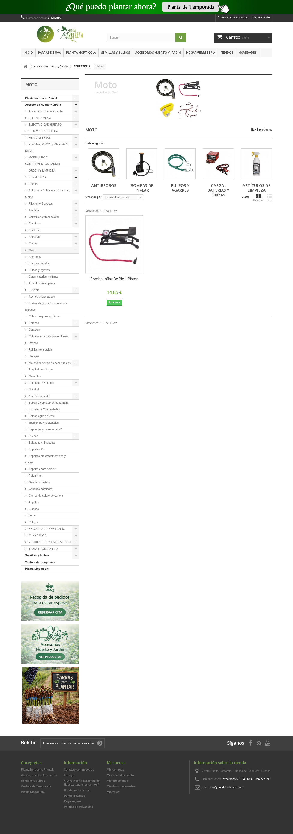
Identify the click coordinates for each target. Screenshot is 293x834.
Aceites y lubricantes (41, 296)
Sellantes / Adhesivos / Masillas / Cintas (47, 194)
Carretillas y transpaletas (44, 216)
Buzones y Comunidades (44, 409)
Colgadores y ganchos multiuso (48, 336)
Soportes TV (36, 449)
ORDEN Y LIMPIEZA (41, 170)
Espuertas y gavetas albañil (45, 429)
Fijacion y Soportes (40, 203)
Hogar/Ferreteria (200, 52)
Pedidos (227, 52)
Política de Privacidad (78, 806)
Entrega (69, 775)
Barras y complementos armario (48, 402)
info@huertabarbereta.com (226, 787)
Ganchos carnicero (40, 489)
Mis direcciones (117, 780)
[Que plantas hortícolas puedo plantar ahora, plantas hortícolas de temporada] (146, 7)
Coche (32, 243)
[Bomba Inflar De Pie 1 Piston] (114, 244)
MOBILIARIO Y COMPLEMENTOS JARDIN (42, 161)
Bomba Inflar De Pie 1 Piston (114, 278)
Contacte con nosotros (233, 17)
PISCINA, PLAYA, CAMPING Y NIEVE (46, 147)
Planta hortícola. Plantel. (41, 98)
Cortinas (33, 323)
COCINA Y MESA (39, 118)
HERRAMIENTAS (39, 137)
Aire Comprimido (38, 396)
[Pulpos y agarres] (180, 163)
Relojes (33, 522)
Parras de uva (49, 52)
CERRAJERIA (37, 535)
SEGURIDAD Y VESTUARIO (46, 528)
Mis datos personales (121, 786)
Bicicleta (33, 290)
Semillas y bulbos (115, 52)
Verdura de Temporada (40, 562)
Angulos (33, 502)
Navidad (33, 389)
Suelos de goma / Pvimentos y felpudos (46, 306)
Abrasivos (34, 236)
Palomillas (35, 475)
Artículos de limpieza (41, 283)
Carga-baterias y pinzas (43, 276)
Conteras (34, 329)
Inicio (28, 52)
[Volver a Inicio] (25, 66)
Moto (31, 250)
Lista (269, 200)
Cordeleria (34, 230)
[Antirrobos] (103, 163)
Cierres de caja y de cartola (45, 495)
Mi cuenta (116, 762)
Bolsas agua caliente (41, 416)
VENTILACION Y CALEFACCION (49, 542)
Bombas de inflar (39, 263)
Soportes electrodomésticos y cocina (45, 459)
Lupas (32, 515)
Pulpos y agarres (39, 270)
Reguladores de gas (40, 369)
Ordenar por (93, 197)
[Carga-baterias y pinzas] (218, 163)
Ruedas (33, 436)
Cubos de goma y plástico (44, 316)
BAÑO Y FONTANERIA (43, 548)
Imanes (33, 343)
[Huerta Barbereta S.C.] (60, 34)
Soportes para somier (41, 469)
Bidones (33, 508)
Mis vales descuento (120, 775)
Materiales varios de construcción (49, 362)
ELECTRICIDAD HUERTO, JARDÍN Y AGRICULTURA (43, 128)
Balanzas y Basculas (41, 442)
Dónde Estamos (74, 795)
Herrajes (33, 356)
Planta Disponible (37, 568)
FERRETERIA (37, 177)
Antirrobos (34, 256)
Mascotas (34, 376)
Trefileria (33, 210)
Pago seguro (72, 801)
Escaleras (34, 223)
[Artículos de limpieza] (256, 163)
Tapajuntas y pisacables (43, 422)
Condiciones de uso (77, 790)
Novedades (248, 52)
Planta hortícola (81, 52)
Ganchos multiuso (39, 482)
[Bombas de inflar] (141, 163)
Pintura (33, 183)
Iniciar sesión (261, 17)
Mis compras (115, 769)
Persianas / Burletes (41, 382)
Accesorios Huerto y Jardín (158, 52)
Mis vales (113, 791)
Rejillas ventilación (40, 349)
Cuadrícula (258, 200)
